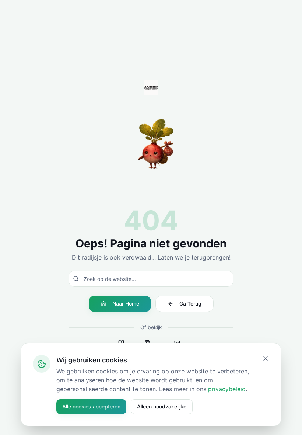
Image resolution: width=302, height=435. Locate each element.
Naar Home (125, 303)
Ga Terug (190, 303)
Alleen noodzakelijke (161, 406)
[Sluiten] (265, 358)
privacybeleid (227, 389)
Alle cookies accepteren (91, 406)
